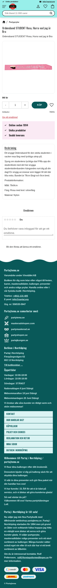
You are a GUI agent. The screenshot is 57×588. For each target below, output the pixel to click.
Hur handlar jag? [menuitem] (15, 420)
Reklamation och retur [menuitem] (18, 438)
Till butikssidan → (13, 365)
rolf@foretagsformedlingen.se (33, 557)
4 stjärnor (12, 219)
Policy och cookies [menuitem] (15, 432)
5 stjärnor (15, 219)
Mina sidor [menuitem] (11, 444)
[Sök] (51, 13)
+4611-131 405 (20, 296)
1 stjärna (5, 219)
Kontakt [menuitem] (10, 414)
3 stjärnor (10, 219)
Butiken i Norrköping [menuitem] (17, 450)
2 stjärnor (7, 219)
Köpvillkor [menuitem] (11, 426)
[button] (4, 6)
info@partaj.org (49, 2)
